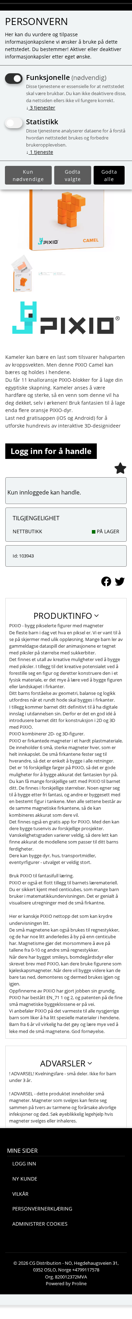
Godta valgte (73, 175)
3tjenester (40, 107)
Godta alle (109, 175)
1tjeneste (39, 152)
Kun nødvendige (28, 175)
